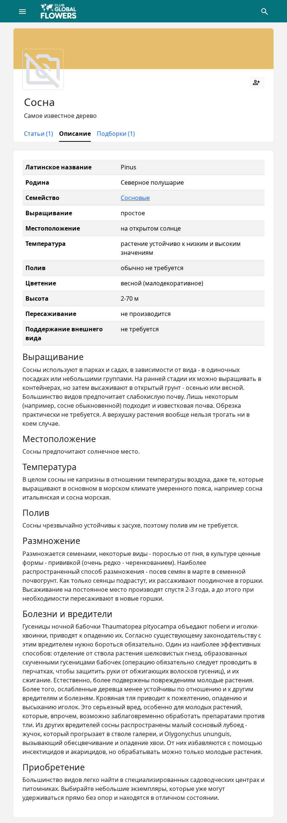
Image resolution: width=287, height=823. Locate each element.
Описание (75, 133)
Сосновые (135, 198)
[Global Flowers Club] (60, 11)
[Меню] (22, 11)
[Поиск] (265, 11)
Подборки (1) (116, 133)
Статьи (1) (38, 133)
